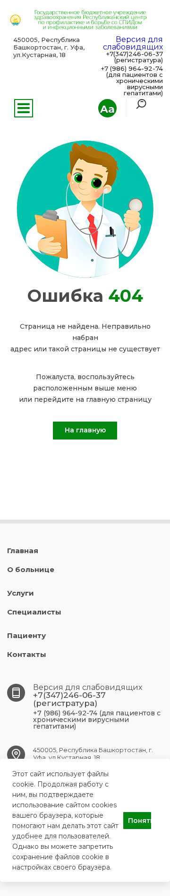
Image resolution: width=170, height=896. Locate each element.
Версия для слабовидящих (133, 43)
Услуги (20, 593)
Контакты (26, 654)
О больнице (30, 569)
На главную (85, 430)
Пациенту (26, 635)
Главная (22, 550)
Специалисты (34, 611)
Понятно (139, 820)
